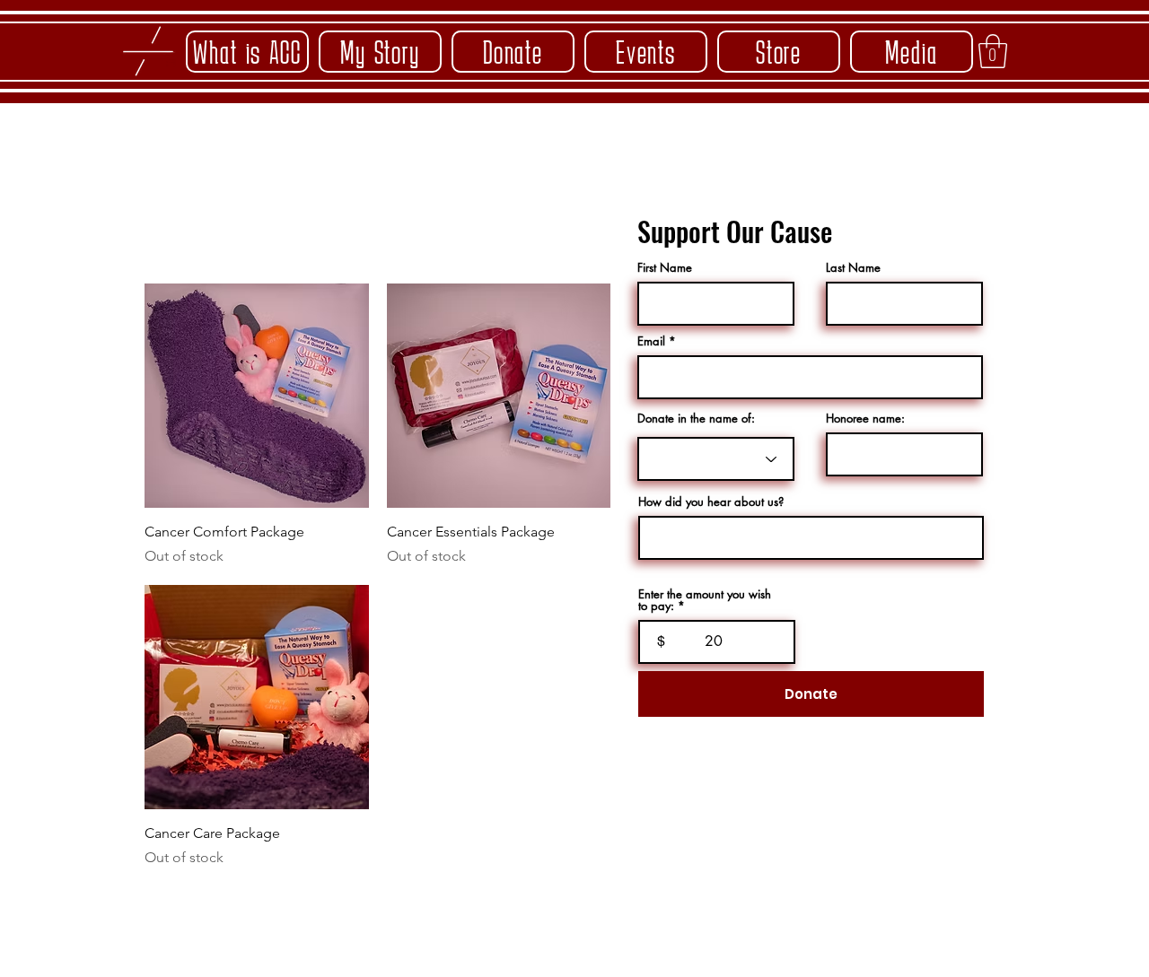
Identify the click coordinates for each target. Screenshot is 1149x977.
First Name (664, 268)
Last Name (853, 268)
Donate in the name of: (696, 418)
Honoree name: (865, 418)
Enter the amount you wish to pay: (704, 600)
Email (651, 341)
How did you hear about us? (711, 502)
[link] (992, 51)
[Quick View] (257, 396)
